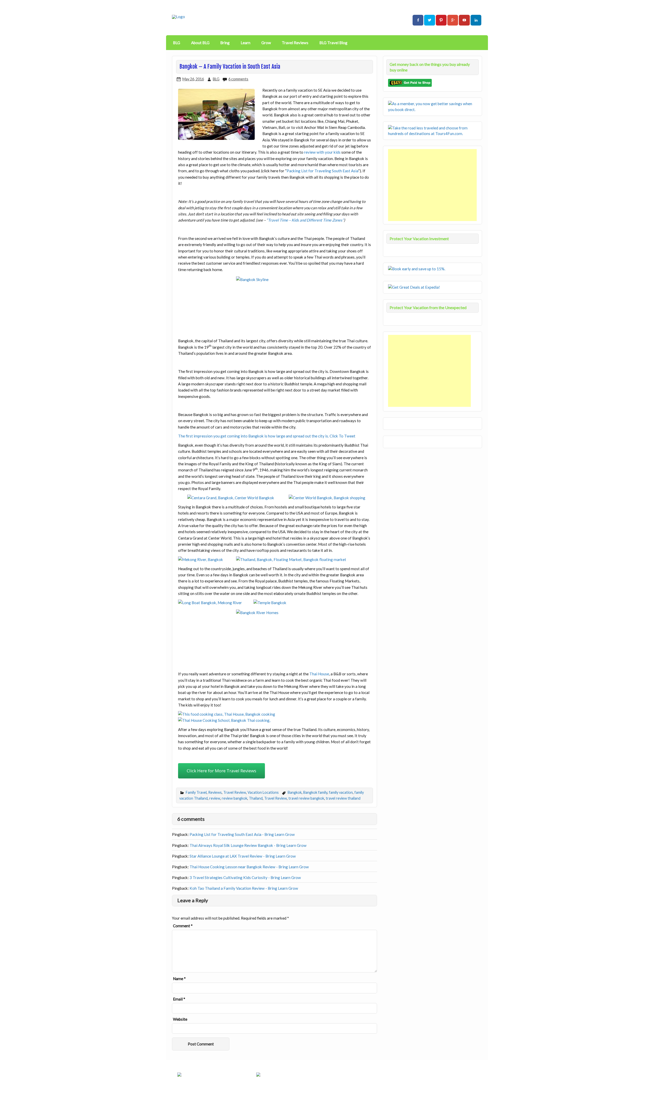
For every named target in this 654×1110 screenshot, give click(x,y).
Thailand (256, 798)
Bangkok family (315, 792)
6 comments (238, 79)
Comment (183, 926)
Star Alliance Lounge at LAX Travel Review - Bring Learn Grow (243, 856)
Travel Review (234, 792)
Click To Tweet (342, 436)
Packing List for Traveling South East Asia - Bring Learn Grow (242, 834)
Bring (225, 42)
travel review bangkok (306, 798)
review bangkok (234, 798)
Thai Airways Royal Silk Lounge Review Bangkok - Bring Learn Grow (248, 845)
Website (180, 1019)
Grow (266, 42)
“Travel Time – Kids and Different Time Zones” (305, 220)
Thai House (319, 674)
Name (179, 979)
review (214, 798)
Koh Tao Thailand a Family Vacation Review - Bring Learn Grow (244, 888)
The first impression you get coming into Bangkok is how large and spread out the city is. (254, 436)
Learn (245, 42)
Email (179, 999)
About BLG (200, 42)
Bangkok (295, 792)
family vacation (341, 792)
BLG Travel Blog (333, 42)
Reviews (215, 792)
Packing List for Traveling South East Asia (322, 170)
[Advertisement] (433, 185)
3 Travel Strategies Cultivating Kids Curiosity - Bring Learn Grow (245, 877)
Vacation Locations (263, 792)
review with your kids (322, 152)
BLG (176, 42)
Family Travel (196, 792)
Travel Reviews (295, 42)
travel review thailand (343, 798)
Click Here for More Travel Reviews (221, 771)
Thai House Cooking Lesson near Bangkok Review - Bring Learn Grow (249, 866)
